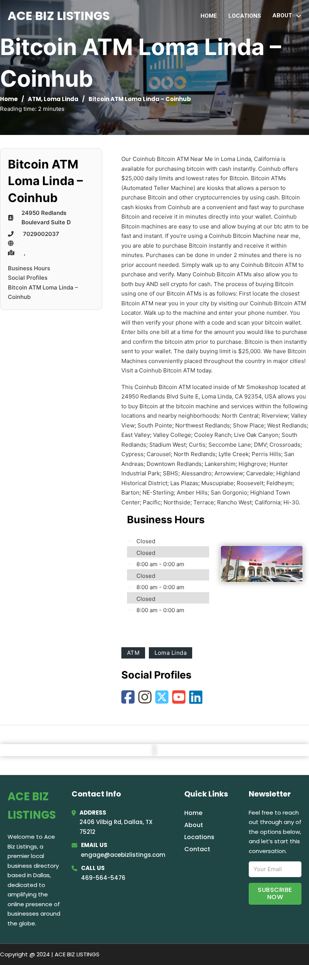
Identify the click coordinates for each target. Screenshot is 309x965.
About (193, 825)
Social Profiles (27, 277)
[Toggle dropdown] (298, 16)
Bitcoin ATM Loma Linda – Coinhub (43, 292)
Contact (197, 849)
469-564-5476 (103, 878)
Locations (244, 15)
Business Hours (29, 268)
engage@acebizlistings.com (123, 855)
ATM (34, 99)
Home (208, 15)
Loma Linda (61, 99)
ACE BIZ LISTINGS (59, 15)
